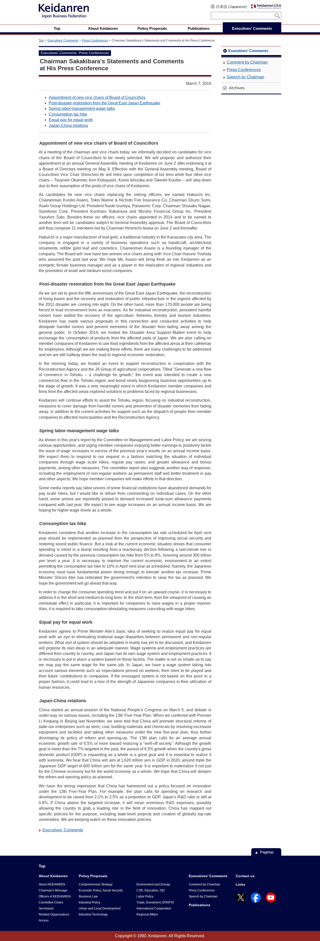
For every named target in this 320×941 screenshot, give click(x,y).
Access (43, 920)
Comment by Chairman (247, 62)
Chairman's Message (53, 890)
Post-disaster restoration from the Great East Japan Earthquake (104, 103)
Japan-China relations (68, 125)
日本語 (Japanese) (231, 7)
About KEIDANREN (52, 884)
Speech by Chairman (245, 77)
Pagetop (267, 852)
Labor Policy (145, 896)
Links (240, 884)
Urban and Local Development (99, 908)
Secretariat (46, 908)
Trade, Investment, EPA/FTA (155, 902)
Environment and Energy (153, 884)
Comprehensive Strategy (95, 884)
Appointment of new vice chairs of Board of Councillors (97, 97)
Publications (199, 905)
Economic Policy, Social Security (101, 890)
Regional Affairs (147, 914)
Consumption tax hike (68, 114)
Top (41, 40)
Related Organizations (54, 914)
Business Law (88, 896)
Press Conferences (95, 40)
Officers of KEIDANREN (55, 896)
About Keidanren (53, 876)
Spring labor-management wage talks (82, 108)
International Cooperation (153, 908)
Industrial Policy (89, 902)
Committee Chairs (51, 902)
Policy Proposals (93, 876)
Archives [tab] (236, 88)
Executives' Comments (63, 40)
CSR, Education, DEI (150, 890)
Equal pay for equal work (71, 120)
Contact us (245, 876)
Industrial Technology (93, 914)
